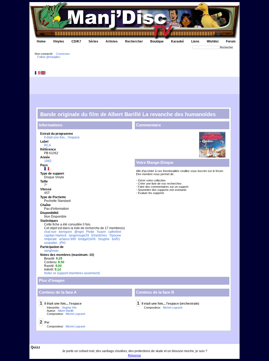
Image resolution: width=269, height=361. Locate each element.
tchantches (99, 235)
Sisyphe (104, 239)
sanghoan (51, 250)
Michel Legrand (75, 313)
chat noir (50, 232)
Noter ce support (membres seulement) (72, 273)
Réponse (134, 355)
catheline (114, 232)
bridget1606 (87, 239)
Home (41, 41)
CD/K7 (76, 41)
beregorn (65, 232)
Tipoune (115, 235)
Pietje (90, 232)
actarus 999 (67, 239)
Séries (93, 41)
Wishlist (213, 41)
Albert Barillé (66, 310)
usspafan (50, 243)
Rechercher (134, 41)
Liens (195, 41)
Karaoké (177, 41)
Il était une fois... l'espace (62, 137)
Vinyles (58, 41)
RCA (47, 145)
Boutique (157, 41)
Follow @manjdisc (48, 56)
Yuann (101, 232)
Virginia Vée (69, 307)
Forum (231, 41)
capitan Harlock (55, 235)
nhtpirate (50, 239)
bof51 (116, 239)
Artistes (112, 41)
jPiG (63, 243)
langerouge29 (79, 235)
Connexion (63, 53)
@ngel (79, 232)
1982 (47, 161)
